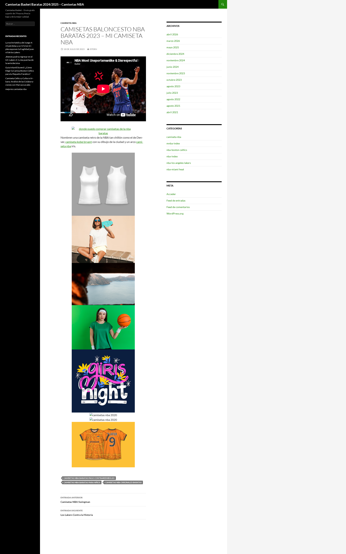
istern (93, 49)
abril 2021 (172, 112)
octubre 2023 (174, 79)
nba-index (172, 156)
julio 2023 (172, 92)
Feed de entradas (176, 200)
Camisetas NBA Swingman (75, 499)
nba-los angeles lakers (179, 162)
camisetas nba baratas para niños (82, 482)
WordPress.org (175, 213)
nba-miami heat (175, 169)
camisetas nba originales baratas (123, 482)
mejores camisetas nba (15, 89)
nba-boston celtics (177, 149)
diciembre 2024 (175, 53)
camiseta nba (69, 23)
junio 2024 (173, 66)
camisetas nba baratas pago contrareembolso (89, 478)
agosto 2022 (173, 99)
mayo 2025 (173, 47)
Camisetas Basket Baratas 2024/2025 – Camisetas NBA (44, 4)
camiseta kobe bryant (78, 141)
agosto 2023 (173, 86)
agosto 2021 (173, 105)
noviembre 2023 (176, 73)
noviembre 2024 (176, 60)
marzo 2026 (173, 40)
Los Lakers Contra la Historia (77, 512)
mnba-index (173, 143)
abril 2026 (172, 34)
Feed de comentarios (178, 207)
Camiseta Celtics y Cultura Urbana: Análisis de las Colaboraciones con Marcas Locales (19, 81)
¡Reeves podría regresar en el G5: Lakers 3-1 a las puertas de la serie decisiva (19, 60)
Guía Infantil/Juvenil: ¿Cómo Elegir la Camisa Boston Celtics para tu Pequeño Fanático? (19, 70)
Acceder (171, 194)
